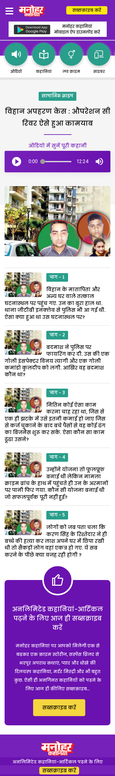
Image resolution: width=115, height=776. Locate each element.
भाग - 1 (57, 277)
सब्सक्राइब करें (86, 10)
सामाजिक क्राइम (57, 96)
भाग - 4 (57, 457)
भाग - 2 (57, 335)
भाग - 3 (57, 393)
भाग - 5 (57, 515)
